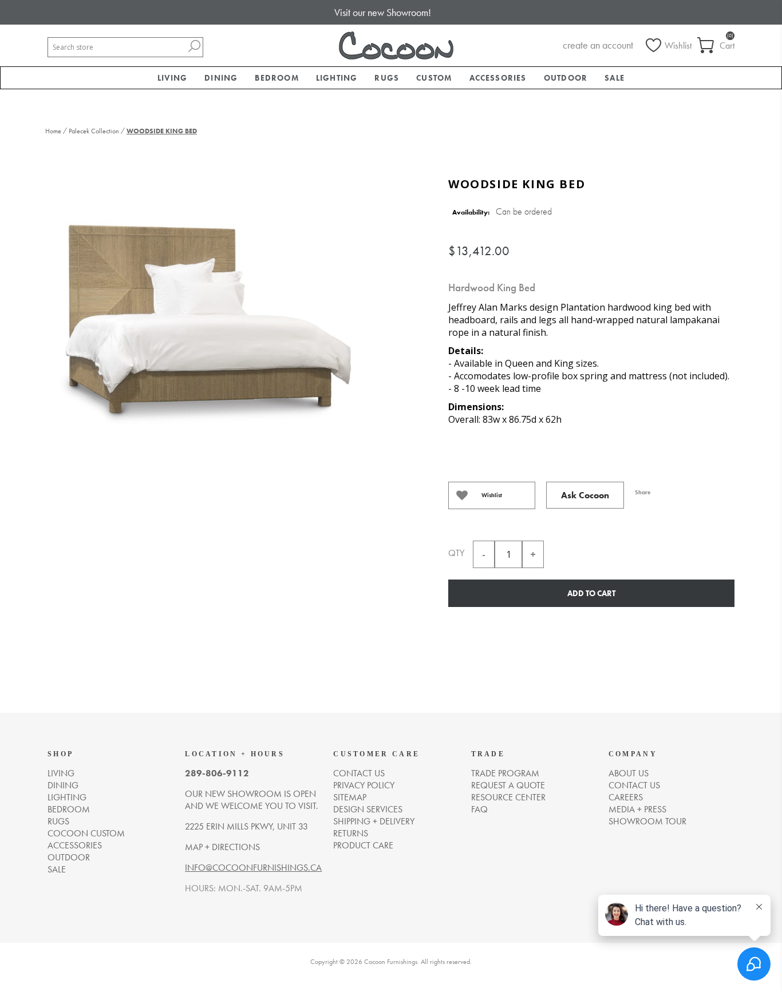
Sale (57, 869)
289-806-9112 (217, 773)
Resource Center (508, 797)
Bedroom (69, 809)
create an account (598, 44)
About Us (629, 773)
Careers (626, 797)
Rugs (58, 821)
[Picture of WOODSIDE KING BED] (205, 322)
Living (61, 773)
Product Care (363, 845)
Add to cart (591, 593)
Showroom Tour (647, 821)
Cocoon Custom (86, 833)
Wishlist (491, 495)
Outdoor (69, 857)
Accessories (75, 845)
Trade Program (505, 773)
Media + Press (637, 809)
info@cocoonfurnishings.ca (253, 868)
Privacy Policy (363, 785)
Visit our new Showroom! (382, 12)
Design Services (367, 809)
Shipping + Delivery (373, 821)
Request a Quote (508, 785)
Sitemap (349, 797)
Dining (63, 785)
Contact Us (634, 785)
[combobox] (116, 47)
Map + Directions (222, 847)
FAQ (479, 809)
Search (194, 46)
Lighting (67, 797)
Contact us (359, 773)
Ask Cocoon (585, 495)
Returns (350, 833)
